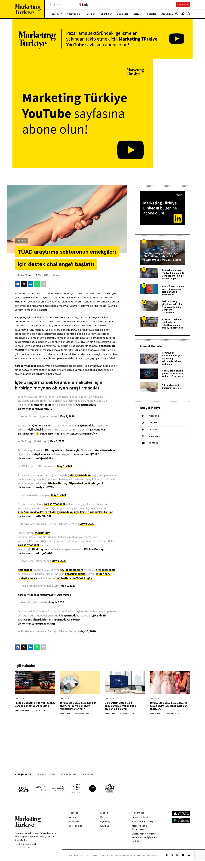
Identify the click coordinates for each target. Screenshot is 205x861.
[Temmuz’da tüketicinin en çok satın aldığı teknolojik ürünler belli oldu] (149, 359)
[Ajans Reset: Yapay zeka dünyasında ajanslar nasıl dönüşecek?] (149, 289)
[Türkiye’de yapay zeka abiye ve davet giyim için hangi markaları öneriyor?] (170, 682)
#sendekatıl (97, 512)
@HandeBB (99, 615)
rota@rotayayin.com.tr (26, 844)
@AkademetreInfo (71, 570)
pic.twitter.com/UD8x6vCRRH (36, 623)
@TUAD (94, 454)
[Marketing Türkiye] (29, 9)
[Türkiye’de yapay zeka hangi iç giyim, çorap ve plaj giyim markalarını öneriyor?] (80, 682)
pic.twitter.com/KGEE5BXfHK (79, 433)
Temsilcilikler (46, 774)
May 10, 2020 (87, 631)
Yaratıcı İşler (74, 13)
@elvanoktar (98, 429)
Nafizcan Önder (22, 710)
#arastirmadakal (105, 450)
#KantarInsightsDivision (33, 619)
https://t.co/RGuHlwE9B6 (55, 594)
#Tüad (109, 512)
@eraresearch (26, 433)
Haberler (54, 13)
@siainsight (72, 450)
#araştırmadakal (85, 425)
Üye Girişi (105, 821)
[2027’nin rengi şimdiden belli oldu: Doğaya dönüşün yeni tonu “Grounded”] (149, 306)
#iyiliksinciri (29, 578)
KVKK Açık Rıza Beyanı (144, 821)
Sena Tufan (65, 713)
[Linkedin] (188, 855)
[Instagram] (177, 855)
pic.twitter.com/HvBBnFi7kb (35, 516)
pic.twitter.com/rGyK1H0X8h (36, 487)
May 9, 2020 (67, 416)
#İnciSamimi (26, 512)
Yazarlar (151, 13)
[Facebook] (167, 855)
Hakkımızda (138, 812)
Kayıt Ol (104, 825)
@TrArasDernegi (50, 433)
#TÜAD (75, 619)
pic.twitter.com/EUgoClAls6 (35, 553)
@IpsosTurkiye (78, 483)
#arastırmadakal (75, 574)
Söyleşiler (122, 13)
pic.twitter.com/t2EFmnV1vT (36, 408)
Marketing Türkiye (23, 275)
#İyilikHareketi (105, 570)
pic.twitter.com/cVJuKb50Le (35, 458)
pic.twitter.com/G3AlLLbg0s (74, 578)
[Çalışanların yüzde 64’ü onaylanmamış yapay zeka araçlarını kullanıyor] (125, 682)
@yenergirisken (42, 425)
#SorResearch (43, 512)
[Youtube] (183, 855)
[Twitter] (172, 855)
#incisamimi (81, 454)
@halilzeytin (39, 549)
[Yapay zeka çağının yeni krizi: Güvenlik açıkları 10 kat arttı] (149, 374)
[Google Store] (181, 821)
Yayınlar (87, 774)
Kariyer (137, 13)
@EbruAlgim (42, 533)
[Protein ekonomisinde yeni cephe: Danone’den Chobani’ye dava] (35, 682)
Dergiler (91, 13)
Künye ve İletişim (141, 817)
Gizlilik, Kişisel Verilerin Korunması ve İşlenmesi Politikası (144, 837)
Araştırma (167, 13)
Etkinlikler (106, 13)
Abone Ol (183, 4)
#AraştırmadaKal (86, 404)
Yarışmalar (23, 774)
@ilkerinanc (103, 574)
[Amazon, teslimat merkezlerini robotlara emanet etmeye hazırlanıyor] (149, 322)
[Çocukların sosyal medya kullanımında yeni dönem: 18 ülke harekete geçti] (149, 273)
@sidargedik (96, 483)
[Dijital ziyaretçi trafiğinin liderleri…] (149, 387)
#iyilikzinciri (35, 429)
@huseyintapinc (41, 404)
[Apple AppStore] (181, 815)
